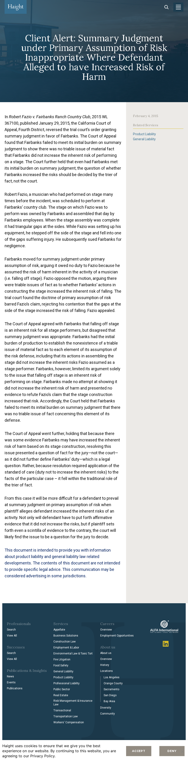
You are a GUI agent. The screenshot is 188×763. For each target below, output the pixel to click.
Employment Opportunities (117, 635)
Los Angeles (111, 677)
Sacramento (111, 689)
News (10, 676)
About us (105, 653)
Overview (106, 629)
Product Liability (144, 134)
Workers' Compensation (68, 722)
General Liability (144, 139)
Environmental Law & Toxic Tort (73, 653)
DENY (171, 751)
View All (12, 635)
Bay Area (109, 701)
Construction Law (64, 641)
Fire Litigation (61, 659)
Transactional (62, 710)
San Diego (110, 695)
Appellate (59, 629)
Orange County (113, 683)
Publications (14, 688)
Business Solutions (65, 635)
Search (11, 629)
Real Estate (60, 695)
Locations (106, 671)
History (104, 665)
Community (107, 713)
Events (11, 682)
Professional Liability (66, 683)
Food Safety (60, 665)
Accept (138, 751)
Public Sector (61, 689)
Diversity (105, 707)
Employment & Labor (66, 647)
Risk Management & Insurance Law (72, 702)
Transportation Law (65, 716)
